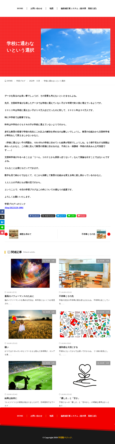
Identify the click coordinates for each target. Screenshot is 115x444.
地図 (51, 8)
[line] (2, 227)
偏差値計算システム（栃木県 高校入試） (79, 8)
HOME (20, 8)
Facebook (35, 216)
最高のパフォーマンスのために (19, 296)
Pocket (82, 216)
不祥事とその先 (88, 234)
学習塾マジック (65, 437)
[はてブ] (2, 222)
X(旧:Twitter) (49, 216)
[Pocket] (2, 232)
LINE (73, 216)
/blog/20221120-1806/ (14, 208)
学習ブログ (20, 81)
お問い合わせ (36, 8)
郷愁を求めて (25, 234)
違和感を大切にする (68, 347)
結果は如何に (11, 398)
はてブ (62, 216)
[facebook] (2, 211)
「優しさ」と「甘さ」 (69, 398)
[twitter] (2, 217)
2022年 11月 (34, 81)
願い (7, 347)
